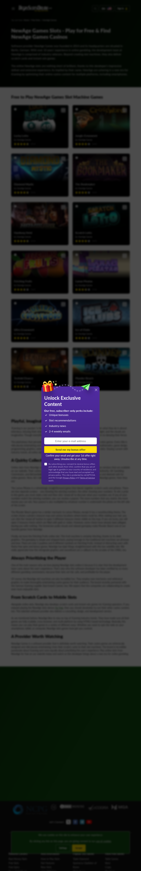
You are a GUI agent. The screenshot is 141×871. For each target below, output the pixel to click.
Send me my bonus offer (70, 449)
